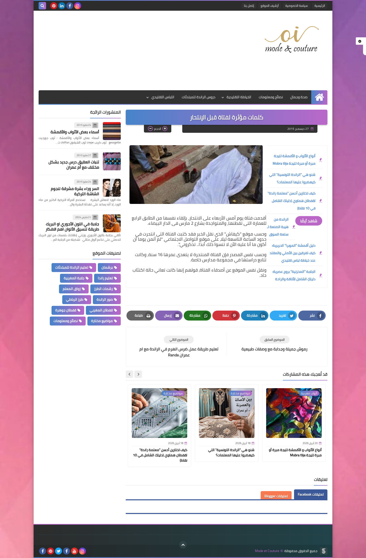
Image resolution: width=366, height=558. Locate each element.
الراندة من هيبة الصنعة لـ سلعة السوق (278, 226)
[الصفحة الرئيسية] (319, 97)
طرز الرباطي (74, 299)
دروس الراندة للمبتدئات (198, 97)
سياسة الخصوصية (296, 5)
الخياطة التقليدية (239, 97)
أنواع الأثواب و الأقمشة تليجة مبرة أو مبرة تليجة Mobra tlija (294, 160)
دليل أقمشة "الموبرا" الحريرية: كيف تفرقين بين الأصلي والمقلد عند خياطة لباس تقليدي (292, 253)
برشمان (107, 267)
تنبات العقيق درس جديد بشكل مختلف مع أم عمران (74, 164)
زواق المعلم (72, 288)
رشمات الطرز (103, 288)
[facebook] (69, 5)
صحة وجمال (298, 97)
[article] (179, 347)
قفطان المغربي (101, 310)
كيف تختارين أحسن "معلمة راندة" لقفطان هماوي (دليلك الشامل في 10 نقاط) (291, 200)
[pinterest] (53, 5)
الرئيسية (319, 5)
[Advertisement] (129, 50)
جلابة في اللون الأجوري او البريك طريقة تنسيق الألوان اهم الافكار (72, 226)
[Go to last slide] (138, 374)
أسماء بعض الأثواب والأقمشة (75, 132)
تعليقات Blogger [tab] (276, 496)
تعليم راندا (105, 278)
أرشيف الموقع (270, 5)
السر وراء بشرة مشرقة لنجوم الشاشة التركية (75, 191)
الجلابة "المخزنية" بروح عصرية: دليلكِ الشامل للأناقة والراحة (293, 275)
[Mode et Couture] (291, 40)
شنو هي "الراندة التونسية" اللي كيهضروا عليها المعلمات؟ (292, 178)
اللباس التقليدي (162, 97)
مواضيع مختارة (102, 321)
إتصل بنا (249, 5)
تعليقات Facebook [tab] (311, 494)
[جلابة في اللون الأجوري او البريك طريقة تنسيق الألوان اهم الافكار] (112, 223)
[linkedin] (61, 5)
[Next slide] (129, 374)
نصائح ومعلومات (271, 97)
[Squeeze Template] (323, 551)
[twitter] (58, 551)
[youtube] (74, 551)
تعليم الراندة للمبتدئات (71, 267)
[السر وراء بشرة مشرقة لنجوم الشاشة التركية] (112, 188)
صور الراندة (105, 299)
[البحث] (42, 5)
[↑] (183, 545)
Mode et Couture (267, 551)
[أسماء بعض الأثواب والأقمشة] (112, 131)
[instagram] (77, 5)
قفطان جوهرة (65, 310)
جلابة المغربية (74, 278)
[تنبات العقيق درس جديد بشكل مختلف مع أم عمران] (112, 161)
